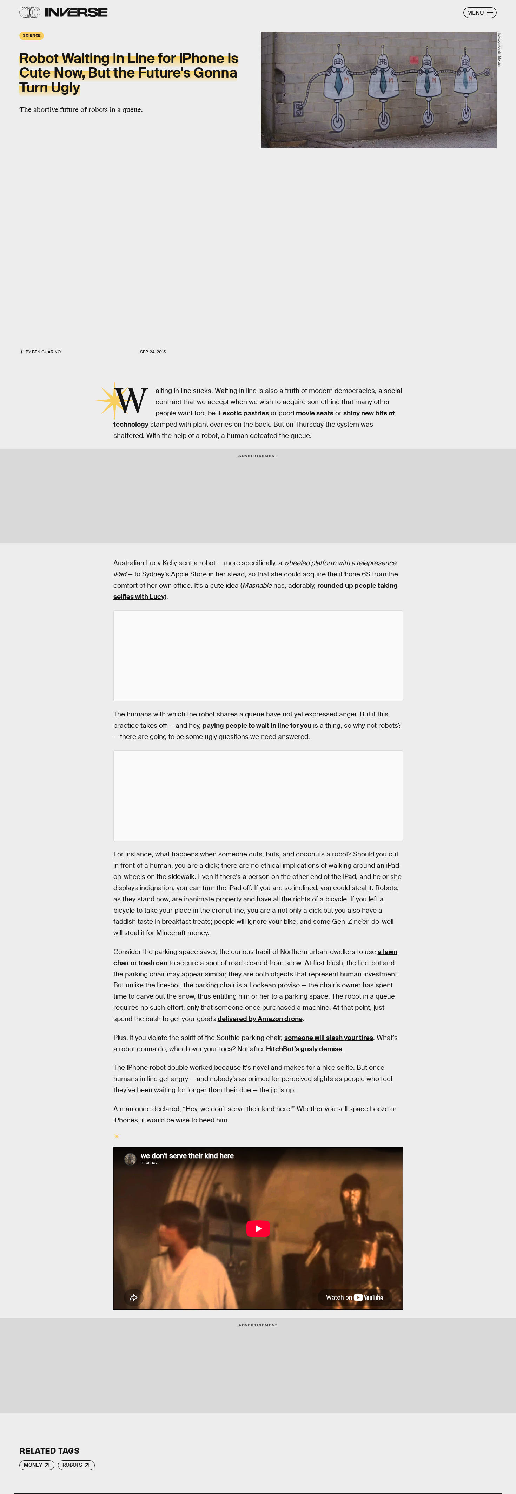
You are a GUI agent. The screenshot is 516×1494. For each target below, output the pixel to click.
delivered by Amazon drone (260, 1018)
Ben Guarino (46, 352)
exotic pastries (246, 413)
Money (33, 1465)
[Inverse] (76, 12)
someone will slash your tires (328, 1037)
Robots (72, 1465)
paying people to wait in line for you (257, 725)
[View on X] (258, 656)
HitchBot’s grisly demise (304, 1049)
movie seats (314, 413)
